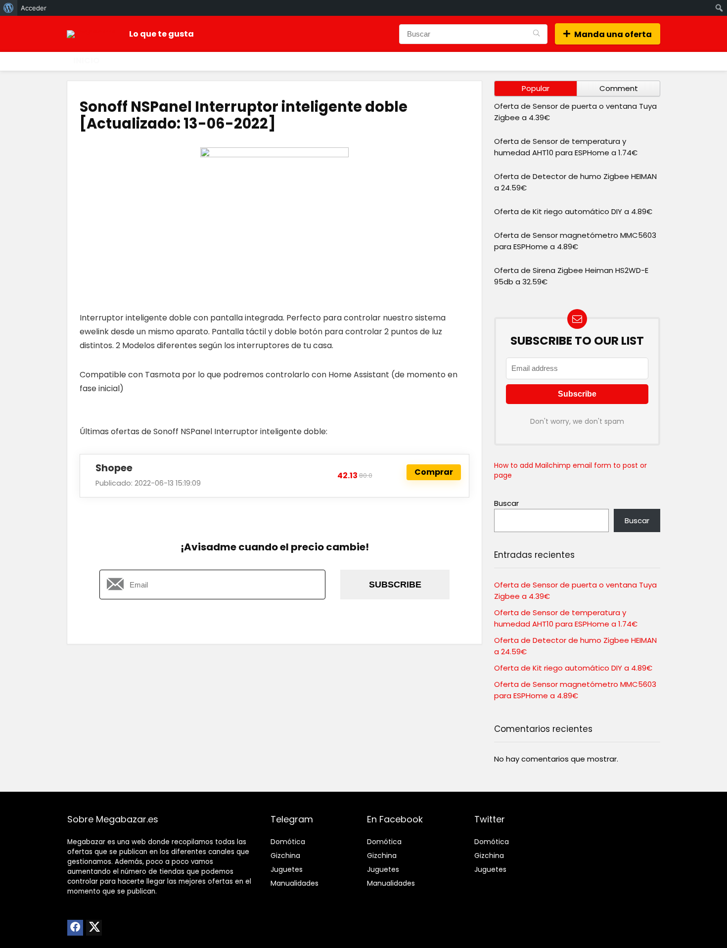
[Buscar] (536, 34)
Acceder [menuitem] (33, 8)
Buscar (506, 503)
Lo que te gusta (161, 34)
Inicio (86, 60)
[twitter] (94, 928)
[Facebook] (75, 928)
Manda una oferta (613, 34)
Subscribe (395, 584)
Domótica (288, 842)
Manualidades (294, 883)
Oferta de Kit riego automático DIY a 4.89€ (573, 211)
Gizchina (285, 855)
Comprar (433, 472)
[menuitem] (8, 8)
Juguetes (287, 869)
